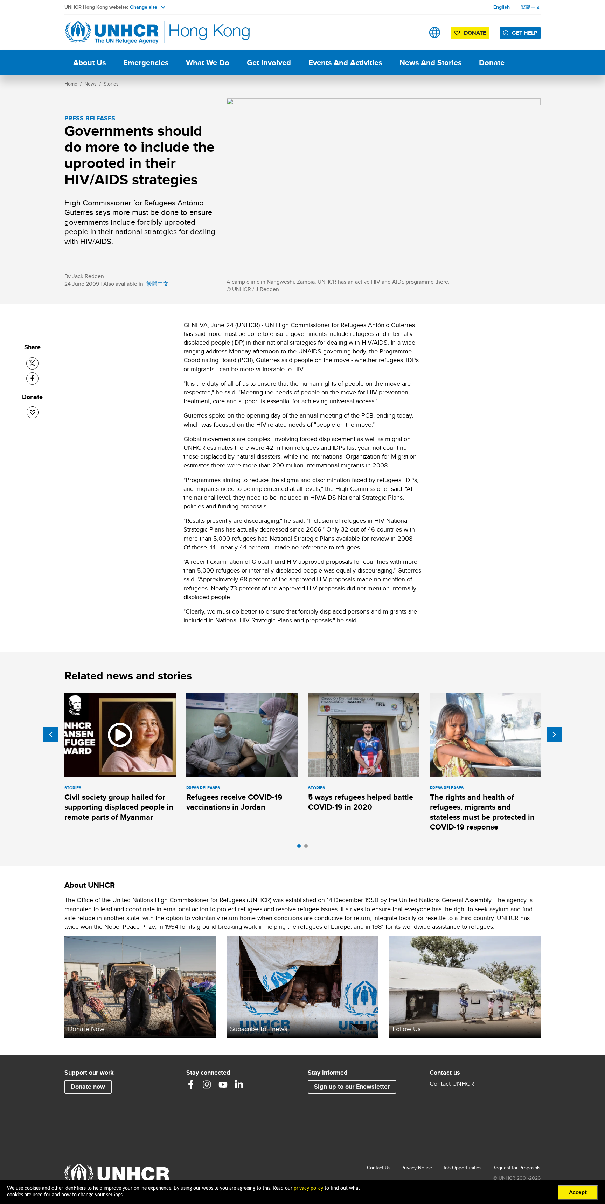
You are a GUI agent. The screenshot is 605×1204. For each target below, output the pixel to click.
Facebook (190, 1084)
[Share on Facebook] (32, 378)
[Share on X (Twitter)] (32, 363)
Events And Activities (345, 62)
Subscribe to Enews (258, 1029)
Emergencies (145, 62)
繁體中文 (531, 7)
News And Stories (430, 62)
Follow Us (406, 1029)
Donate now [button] (88, 1086)
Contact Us (379, 1167)
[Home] (113, 32)
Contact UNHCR (452, 1084)
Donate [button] (475, 33)
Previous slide (50, 734)
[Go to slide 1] (300, 847)
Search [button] (412, 32)
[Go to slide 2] (307, 847)
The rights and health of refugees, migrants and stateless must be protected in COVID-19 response (482, 812)
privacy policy (308, 1188)
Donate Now (86, 1029)
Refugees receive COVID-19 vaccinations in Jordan (234, 802)
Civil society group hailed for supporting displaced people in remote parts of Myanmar (118, 807)
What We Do (207, 62)
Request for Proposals (516, 1167)
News (90, 83)
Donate (492, 62)
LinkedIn (239, 1084)
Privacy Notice (416, 1167)
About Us (89, 62)
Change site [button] (143, 7)
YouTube (223, 1084)
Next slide (554, 734)
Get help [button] (524, 33)
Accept (578, 1192)
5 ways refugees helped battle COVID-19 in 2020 (360, 802)
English (501, 7)
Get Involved (269, 62)
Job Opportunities (462, 1167)
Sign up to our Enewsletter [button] (352, 1086)
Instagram (206, 1084)
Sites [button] (434, 32)
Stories (111, 83)
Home (70, 83)
